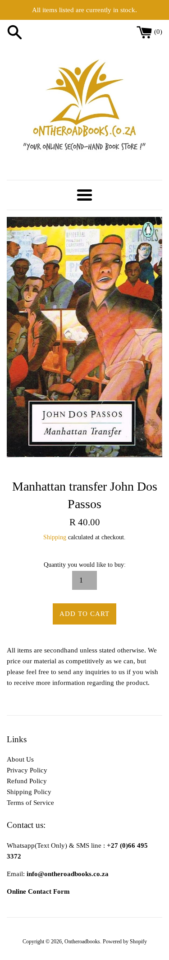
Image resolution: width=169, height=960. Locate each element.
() (158, 31)
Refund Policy (27, 781)
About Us (20, 759)
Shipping (54, 537)
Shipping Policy (29, 791)
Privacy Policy (27, 770)
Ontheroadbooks (82, 941)
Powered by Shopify (125, 941)
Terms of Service (30, 802)
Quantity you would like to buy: (85, 564)
